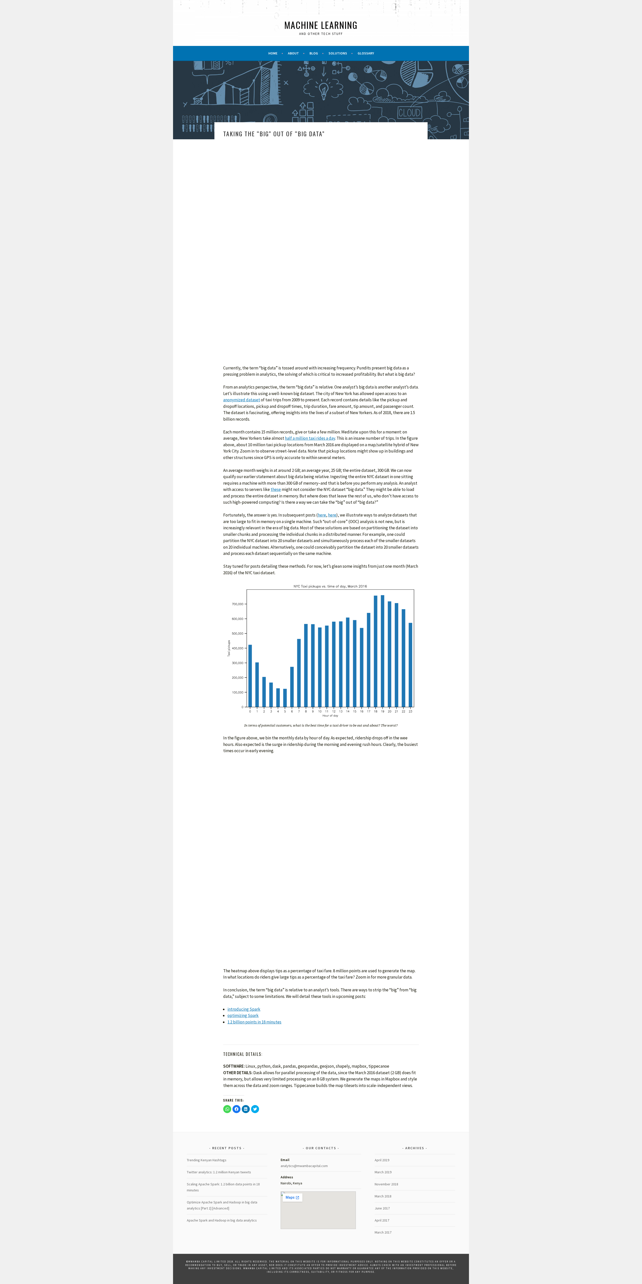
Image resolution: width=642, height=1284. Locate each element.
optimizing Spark (243, 1015)
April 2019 (382, 1160)
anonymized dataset (241, 400)
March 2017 (383, 1232)
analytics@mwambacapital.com (304, 1166)
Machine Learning (321, 24)
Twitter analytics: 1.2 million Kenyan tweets (219, 1172)
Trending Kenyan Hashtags (206, 1160)
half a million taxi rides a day (310, 438)
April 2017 (382, 1220)
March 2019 (383, 1172)
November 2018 (386, 1184)
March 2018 (383, 1196)
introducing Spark (243, 1009)
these (276, 489)
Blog (313, 53)
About (293, 53)
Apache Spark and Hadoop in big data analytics (222, 1220)
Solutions (338, 53)
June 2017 (382, 1208)
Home (272, 53)
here (322, 515)
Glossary (366, 53)
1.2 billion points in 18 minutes (254, 1022)
